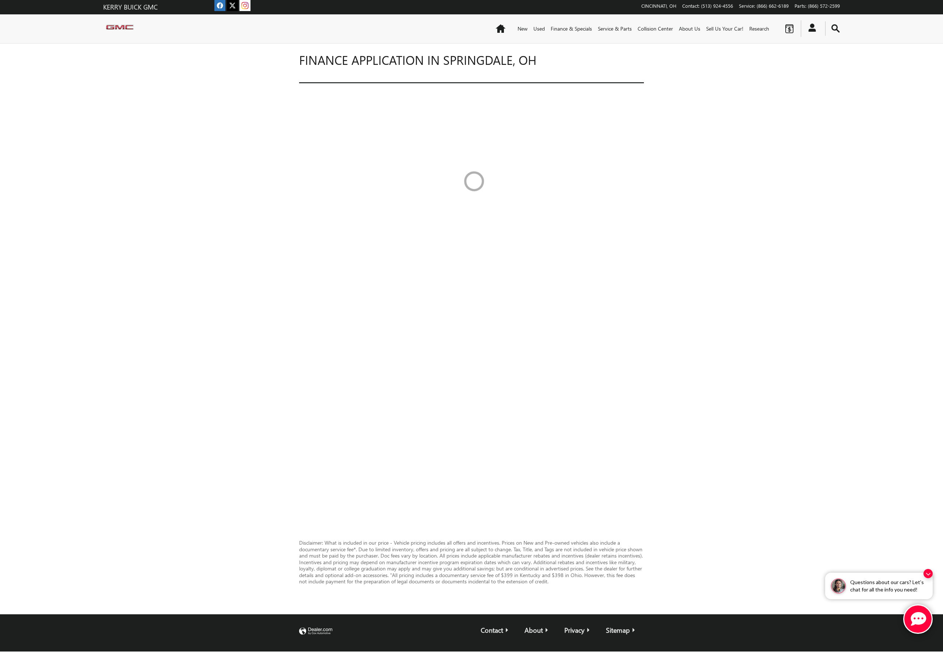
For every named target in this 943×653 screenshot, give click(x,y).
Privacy (574, 630)
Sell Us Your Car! (724, 28)
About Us (689, 28)
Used (539, 28)
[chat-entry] (918, 619)
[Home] (121, 29)
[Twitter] (232, 5)
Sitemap (618, 630)
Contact (492, 630)
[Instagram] (244, 5)
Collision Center (655, 28)
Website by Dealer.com (315, 631)
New (522, 28)
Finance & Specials (571, 28)
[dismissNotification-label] (928, 573)
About (534, 630)
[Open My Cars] (810, 28)
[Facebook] (219, 5)
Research (759, 28)
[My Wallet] (789, 29)
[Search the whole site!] (835, 28)
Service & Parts (615, 28)
